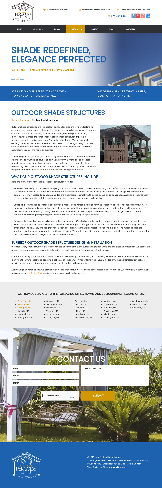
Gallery (94, 29)
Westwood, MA (111, 311)
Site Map (120, 463)
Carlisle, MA (23, 311)
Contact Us (130, 29)
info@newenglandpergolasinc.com (96, 9)
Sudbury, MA (110, 301)
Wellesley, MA (53, 307)
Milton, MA (80, 311)
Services (75, 29)
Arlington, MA (52, 317)
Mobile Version (134, 463)
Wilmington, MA (111, 317)
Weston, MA (52, 311)
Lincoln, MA (80, 304)
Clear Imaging (110, 467)
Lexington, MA (24, 307)
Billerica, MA (109, 314)
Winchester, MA (54, 304)
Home (19, 29)
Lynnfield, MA (81, 307)
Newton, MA (23, 304)
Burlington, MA (25, 317)
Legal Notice (109, 463)
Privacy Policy (94, 463)
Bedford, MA (24, 314)
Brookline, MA (24, 301)
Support (122, 467)
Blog (111, 29)
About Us (37, 29)
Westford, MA (139, 307)
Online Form (37, 273)
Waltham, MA (110, 304)
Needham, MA (82, 314)
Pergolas (56, 29)
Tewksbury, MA (139, 304)
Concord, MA (52, 301)
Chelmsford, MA (140, 301)
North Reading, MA (84, 317)
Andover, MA (52, 314)
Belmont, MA (81, 301)
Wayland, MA (110, 307)
